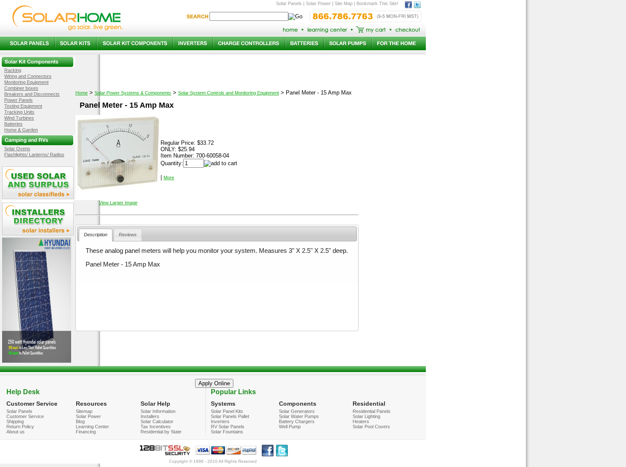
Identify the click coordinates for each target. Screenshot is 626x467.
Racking (12, 70)
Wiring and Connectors (28, 76)
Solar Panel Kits (227, 411)
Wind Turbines (19, 117)
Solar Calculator (157, 421)
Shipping (15, 421)
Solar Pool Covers (371, 426)
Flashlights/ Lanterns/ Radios (34, 154)
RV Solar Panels (227, 426)
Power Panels (18, 100)
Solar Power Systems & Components (133, 92)
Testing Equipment (23, 106)
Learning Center (92, 426)
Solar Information (158, 411)
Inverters (220, 421)
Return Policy (20, 426)
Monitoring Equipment (26, 82)
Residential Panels (372, 411)
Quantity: (172, 163)
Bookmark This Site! (377, 3)
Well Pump (290, 426)
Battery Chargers (297, 421)
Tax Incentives (156, 426)
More (169, 177)
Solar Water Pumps (299, 416)
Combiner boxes (21, 88)
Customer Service (25, 416)
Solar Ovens (17, 148)
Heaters (361, 421)
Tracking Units (19, 112)
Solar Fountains (227, 431)
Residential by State (161, 431)
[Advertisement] (216, 305)
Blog (80, 421)
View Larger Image (118, 202)
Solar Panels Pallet (230, 416)
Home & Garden (21, 129)
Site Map (344, 3)
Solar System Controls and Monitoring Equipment (228, 92)
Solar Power (88, 416)
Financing (86, 431)
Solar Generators (297, 411)
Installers (150, 416)
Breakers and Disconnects (32, 94)
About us (15, 431)
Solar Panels (19, 411)
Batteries (13, 123)
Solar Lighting (366, 416)
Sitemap (84, 411)
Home (81, 92)
